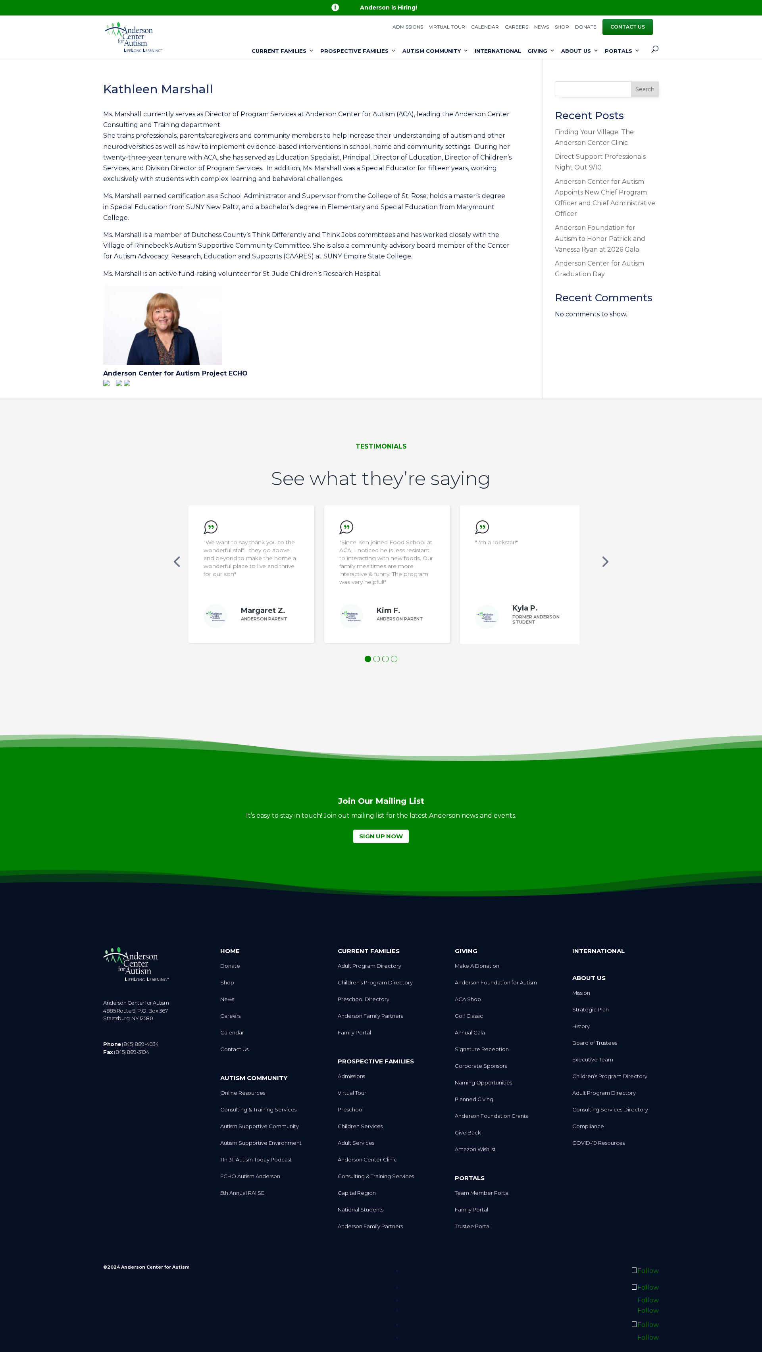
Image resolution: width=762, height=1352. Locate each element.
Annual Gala (470, 1033)
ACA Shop (468, 999)
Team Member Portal (482, 1193)
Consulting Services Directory (610, 1110)
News (541, 27)
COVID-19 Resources (598, 1143)
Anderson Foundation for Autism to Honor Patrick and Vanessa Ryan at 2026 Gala (600, 238)
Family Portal (354, 1033)
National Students (360, 1210)
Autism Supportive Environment (261, 1143)
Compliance (588, 1126)
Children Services (360, 1126)
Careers (516, 27)
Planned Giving (474, 1099)
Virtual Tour (447, 27)
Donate (586, 27)
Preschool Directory (363, 999)
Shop (562, 27)
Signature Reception (482, 1049)
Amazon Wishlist (475, 1149)
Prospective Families (354, 51)
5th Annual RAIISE (242, 1193)
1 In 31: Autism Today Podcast (256, 1160)
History (581, 1026)
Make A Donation (477, 966)
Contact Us (627, 27)
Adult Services (356, 1143)
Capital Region (357, 1193)
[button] (176, 561)
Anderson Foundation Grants (491, 1116)
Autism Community (431, 51)
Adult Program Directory (369, 966)
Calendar (485, 27)
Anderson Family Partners (370, 1016)
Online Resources (242, 1093)
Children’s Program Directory (375, 983)
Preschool (351, 1110)
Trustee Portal (473, 1226)
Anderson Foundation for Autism (496, 983)
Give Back (468, 1133)
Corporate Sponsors (481, 1066)
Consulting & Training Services (258, 1110)
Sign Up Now (380, 836)
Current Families (279, 51)
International (498, 51)
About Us (576, 51)
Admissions (408, 27)
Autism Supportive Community (259, 1126)
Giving (537, 51)
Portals (618, 51)
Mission (581, 993)
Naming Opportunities (483, 1083)
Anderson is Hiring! (388, 7)
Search (644, 89)
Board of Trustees (594, 1043)
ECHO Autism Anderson (250, 1176)
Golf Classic (469, 1016)
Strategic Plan (590, 1010)
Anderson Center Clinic (367, 1160)
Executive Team (592, 1060)
